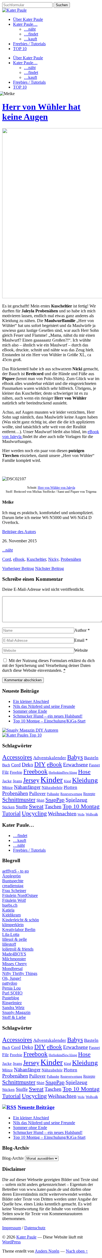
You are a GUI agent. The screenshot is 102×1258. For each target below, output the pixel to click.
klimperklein (13, 924)
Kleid (67, 781)
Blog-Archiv (13, 1158)
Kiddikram (11, 915)
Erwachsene (75, 764)
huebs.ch (9, 905)
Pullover (37, 793)
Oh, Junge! (11, 978)
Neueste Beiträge (36, 1107)
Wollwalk (92, 814)
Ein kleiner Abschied (31, 701)
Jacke (7, 781)
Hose (84, 772)
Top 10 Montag (81, 806)
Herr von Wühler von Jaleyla (56, 487)
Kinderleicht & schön (20, 919)
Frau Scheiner (14, 890)
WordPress (11, 1242)
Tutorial (11, 813)
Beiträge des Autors (19, 531)
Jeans (17, 781)
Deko (27, 764)
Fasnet (94, 765)
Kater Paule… (25, 24)
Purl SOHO (12, 993)
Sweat (36, 806)
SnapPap (54, 800)
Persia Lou (11, 988)
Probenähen (71, 559)
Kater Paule (26, 1237)
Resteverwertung (71, 794)
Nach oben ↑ (77, 1251)
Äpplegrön (11, 876)
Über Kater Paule (28, 19)
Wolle (81, 814)
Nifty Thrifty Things (19, 973)
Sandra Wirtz (13, 1007)
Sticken (8, 807)
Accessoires (17, 757)
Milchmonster (14, 959)
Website (81, 650)
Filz (5, 772)
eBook (18, 559)
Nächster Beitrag (49, 568)
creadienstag (12, 885)
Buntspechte (12, 880)
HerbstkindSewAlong (63, 772)
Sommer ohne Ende (30, 711)
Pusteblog (10, 998)
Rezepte (89, 794)
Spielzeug (76, 800)
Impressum (11, 1227)
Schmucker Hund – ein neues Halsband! (47, 716)
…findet (31, 34)
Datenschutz (34, 1227)
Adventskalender (49, 757)
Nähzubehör (52, 787)
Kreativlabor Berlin (18, 929)
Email (79, 640)
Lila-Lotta (10, 934)
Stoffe (22, 806)
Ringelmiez (12, 1002)
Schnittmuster (18, 799)
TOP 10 (20, 48)
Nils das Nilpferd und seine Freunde (44, 706)
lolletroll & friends (17, 949)
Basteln (91, 757)
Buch (6, 765)
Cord (6, 559)
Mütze (7, 787)
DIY (40, 764)
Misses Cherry (14, 963)
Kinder (52, 779)
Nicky (53, 559)
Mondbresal (12, 968)
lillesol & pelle (14, 939)
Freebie (16, 772)
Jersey (31, 780)
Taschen (53, 806)
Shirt (40, 800)
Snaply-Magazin (16, 1012)
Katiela (8, 910)
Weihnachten (62, 813)
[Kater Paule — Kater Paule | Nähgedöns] (14, 10)
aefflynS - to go (15, 871)
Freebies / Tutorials (29, 43)
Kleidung (85, 780)
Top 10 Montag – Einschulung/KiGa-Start (49, 721)
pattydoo (9, 983)
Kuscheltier (36, 559)
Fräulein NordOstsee (20, 895)
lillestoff (9, 944)
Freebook (35, 771)
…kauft (30, 39)
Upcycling (34, 813)
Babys (75, 757)
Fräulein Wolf (14, 900)
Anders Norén (47, 1251)
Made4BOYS (14, 954)
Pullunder (53, 794)
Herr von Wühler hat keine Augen (41, 112)
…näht (30, 29)
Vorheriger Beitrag (18, 568)
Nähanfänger (27, 787)
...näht (7, 550)
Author (80, 630)
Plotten (70, 787)
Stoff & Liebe (14, 1017)
